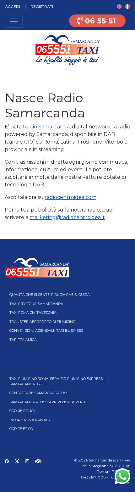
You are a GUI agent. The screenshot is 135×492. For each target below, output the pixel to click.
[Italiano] (127, 6)
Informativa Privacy (30, 420)
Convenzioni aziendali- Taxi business (46, 330)
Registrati (41, 6)
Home (5, 74)
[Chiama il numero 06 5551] (97, 25)
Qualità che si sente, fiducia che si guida (49, 294)
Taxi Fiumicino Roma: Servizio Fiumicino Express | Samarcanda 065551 (57, 381)
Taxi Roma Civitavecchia (33, 312)
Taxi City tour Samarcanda (36, 304)
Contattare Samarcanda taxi (38, 393)
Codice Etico (21, 429)
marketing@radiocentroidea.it (67, 217)
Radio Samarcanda (46, 127)
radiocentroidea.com (70, 197)
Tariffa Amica (23, 339)
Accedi (12, 6)
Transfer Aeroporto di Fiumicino (42, 322)
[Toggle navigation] (14, 21)
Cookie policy (22, 411)
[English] (119, 6)
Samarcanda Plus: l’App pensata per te (48, 402)
